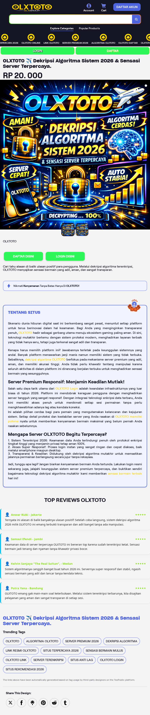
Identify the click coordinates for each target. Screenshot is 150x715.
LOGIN (37, 50)
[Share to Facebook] (21, 702)
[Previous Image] (3, 155)
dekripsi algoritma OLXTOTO (45, 359)
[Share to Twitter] (10, 702)
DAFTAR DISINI (23, 256)
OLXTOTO (25, 332)
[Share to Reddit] (54, 702)
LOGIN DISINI (65, 256)
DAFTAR (112, 50)
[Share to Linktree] (32, 702)
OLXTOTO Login (66, 388)
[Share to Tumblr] (65, 702)
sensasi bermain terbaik (125, 473)
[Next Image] (147, 155)
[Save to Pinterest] (43, 702)
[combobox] (70, 19)
